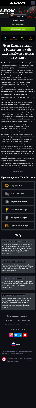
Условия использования (12, 361)
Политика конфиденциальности (18, 352)
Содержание (15, 365)
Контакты (8, 356)
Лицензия (29, 361)
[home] (18, 3)
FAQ (24, 365)
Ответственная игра (23, 356)
